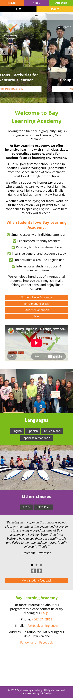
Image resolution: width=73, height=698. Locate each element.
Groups (54, 9)
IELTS (18, 9)
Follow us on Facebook (36, 642)
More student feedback (36, 580)
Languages (61, 3)
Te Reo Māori (52, 431)
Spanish (33, 431)
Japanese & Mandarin (36, 438)
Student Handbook (36, 310)
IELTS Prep (43, 507)
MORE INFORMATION (36, 89)
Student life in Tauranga (36, 297)
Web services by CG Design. (36, 693)
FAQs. (45, 613)
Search (66, 27)
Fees (36, 316)
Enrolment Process (36, 304)
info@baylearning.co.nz (41, 626)
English (11, 3)
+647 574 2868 (42, 619)
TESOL (36, 3)
